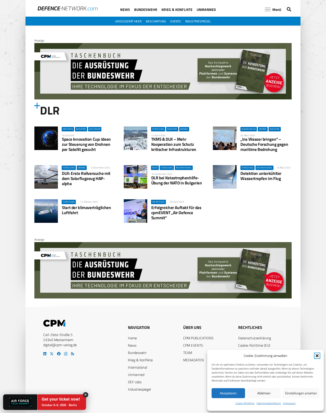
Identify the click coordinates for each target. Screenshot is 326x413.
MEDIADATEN (193, 360)
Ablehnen (264, 393)
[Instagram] (65, 354)
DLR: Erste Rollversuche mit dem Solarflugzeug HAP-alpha (86, 178)
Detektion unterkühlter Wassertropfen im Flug (260, 176)
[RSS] (72, 354)
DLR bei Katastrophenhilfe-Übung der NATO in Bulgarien (176, 180)
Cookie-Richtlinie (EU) (254, 345)
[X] (51, 354)
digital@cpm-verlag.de (60, 345)
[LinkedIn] (44, 354)
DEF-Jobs (134, 382)
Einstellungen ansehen (301, 393)
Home (132, 338)
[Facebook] (59, 354)
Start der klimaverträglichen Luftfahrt (86, 210)
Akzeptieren (228, 393)
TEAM (187, 352)
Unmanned (136, 374)
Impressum (289, 403)
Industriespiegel (139, 389)
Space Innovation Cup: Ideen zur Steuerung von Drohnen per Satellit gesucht (86, 144)
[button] (317, 356)
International (137, 367)
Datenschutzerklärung (269, 403)
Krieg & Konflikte (140, 360)
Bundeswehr (137, 352)
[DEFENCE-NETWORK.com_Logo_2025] (67, 8)
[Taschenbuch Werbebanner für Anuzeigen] (163, 98)
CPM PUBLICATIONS (198, 338)
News (132, 345)
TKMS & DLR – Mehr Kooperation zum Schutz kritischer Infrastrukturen (173, 144)
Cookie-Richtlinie (245, 403)
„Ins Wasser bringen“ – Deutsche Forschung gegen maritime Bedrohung (264, 144)
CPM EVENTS (193, 345)
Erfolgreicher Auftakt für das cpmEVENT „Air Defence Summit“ (176, 212)
